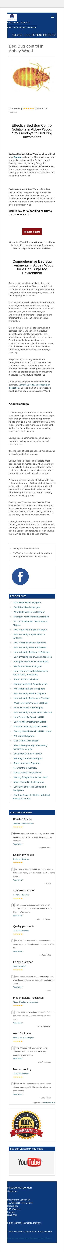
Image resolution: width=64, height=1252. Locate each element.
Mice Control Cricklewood (26, 740)
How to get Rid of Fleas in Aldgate (30, 629)
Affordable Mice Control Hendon (29, 612)
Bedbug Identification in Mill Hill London (33, 731)
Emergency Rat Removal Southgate (31, 661)
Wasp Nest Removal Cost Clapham (30, 703)
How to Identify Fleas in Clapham (30, 693)
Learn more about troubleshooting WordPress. (29, 1238)
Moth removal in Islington (23, 1038)
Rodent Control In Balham (26, 679)
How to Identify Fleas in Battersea (30, 647)
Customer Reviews (21, 859)
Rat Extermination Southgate (28, 666)
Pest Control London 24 (18, 22)
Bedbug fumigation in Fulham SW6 (30, 777)
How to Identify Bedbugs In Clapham (32, 698)
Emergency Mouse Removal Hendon (31, 616)
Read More (17, 844)
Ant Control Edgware (24, 736)
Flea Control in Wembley (25, 768)
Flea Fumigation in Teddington (28, 707)
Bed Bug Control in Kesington (28, 758)
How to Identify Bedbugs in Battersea (32, 652)
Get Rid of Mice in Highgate (27, 607)
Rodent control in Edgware (26, 763)
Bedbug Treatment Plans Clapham (30, 684)
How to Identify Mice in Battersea (30, 642)
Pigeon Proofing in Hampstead (25, 1002)
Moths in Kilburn (19, 966)
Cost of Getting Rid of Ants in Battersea (33, 657)
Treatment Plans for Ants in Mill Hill (30, 726)
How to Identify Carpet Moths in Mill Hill (33, 712)
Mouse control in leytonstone (28, 772)
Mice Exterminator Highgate (27, 602)
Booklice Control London (23, 823)
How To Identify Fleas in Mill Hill (29, 717)
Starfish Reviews (49, 1102)
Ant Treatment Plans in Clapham (29, 688)
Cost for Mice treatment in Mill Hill (30, 721)
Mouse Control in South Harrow (29, 782)
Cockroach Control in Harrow (28, 753)
